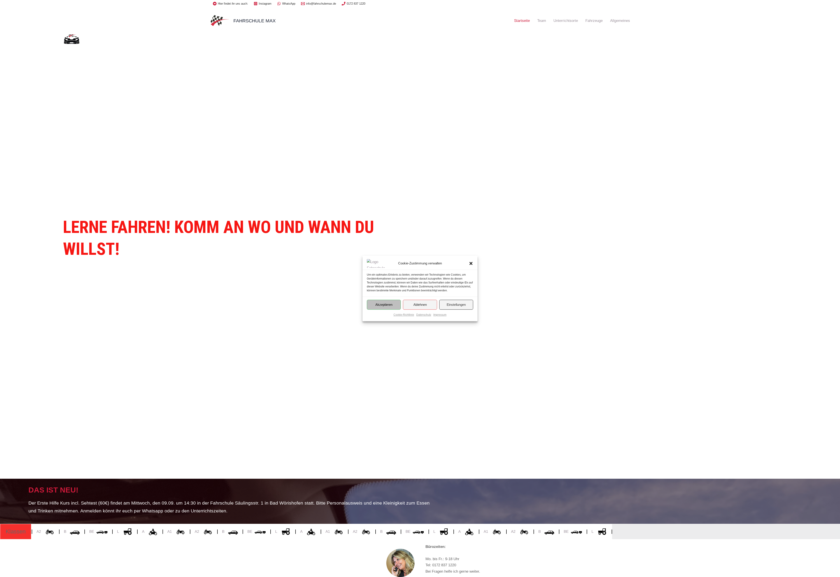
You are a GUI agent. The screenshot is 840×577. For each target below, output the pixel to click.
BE (82, 532)
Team (541, 21)
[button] (471, 263)
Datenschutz (423, 314)
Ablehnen (420, 304)
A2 (187, 532)
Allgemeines (620, 21)
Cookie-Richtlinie (404, 314)
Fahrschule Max (254, 20)
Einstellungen (456, 304)
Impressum (439, 314)
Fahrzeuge (594, 21)
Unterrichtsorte (565, 21)
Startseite (522, 21)
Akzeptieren (383, 304)
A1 (160, 532)
